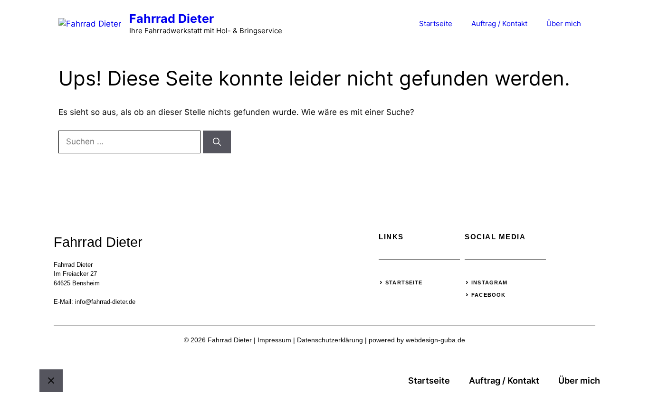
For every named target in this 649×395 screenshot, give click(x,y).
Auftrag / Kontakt (499, 23)
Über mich (563, 23)
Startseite (435, 23)
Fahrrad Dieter (171, 18)
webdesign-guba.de (435, 340)
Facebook (488, 295)
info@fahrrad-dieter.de (105, 301)
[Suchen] (217, 142)
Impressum (274, 340)
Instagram (489, 282)
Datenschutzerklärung (330, 340)
